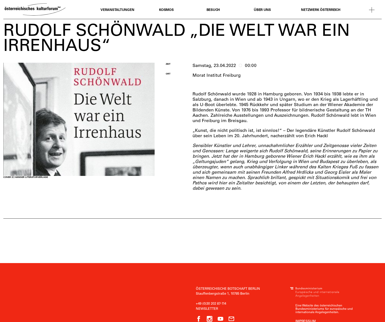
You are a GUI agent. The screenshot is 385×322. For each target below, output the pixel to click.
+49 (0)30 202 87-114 (211, 303)
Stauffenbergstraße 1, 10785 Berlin (222, 293)
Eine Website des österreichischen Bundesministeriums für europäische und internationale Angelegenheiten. (324, 309)
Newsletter (207, 308)
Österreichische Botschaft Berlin (228, 288)
